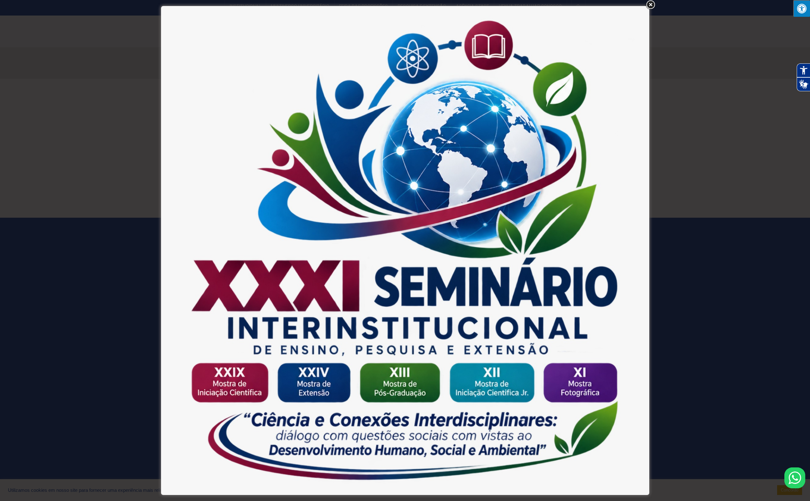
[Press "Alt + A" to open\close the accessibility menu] (801, 8)
